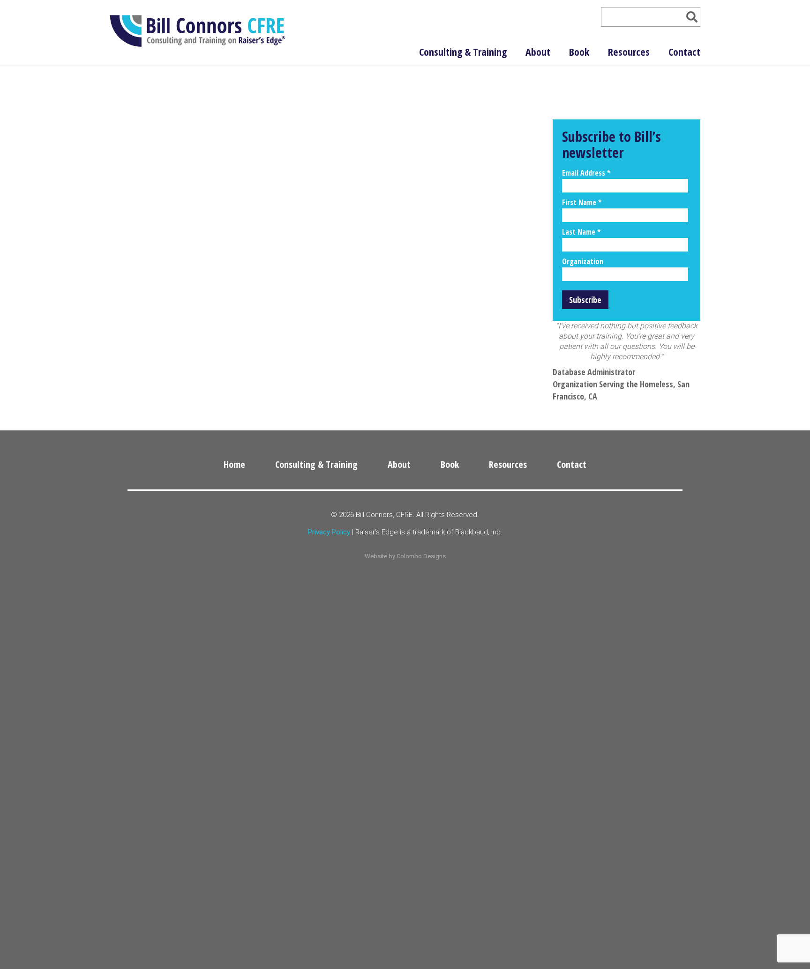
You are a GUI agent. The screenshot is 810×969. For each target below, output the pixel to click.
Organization (582, 261)
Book (579, 51)
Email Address (586, 173)
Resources (629, 51)
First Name (581, 202)
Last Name (581, 232)
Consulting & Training (463, 51)
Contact (684, 51)
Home (234, 464)
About (537, 51)
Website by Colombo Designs (405, 556)
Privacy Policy (329, 532)
